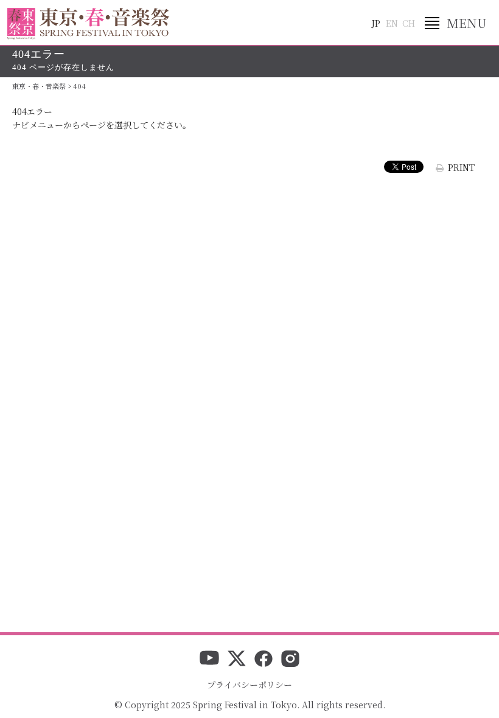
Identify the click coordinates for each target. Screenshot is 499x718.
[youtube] (209, 659)
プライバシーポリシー (249, 684)
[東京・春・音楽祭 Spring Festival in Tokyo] (88, 23)
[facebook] (263, 659)
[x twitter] (237, 659)
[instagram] (290, 659)
